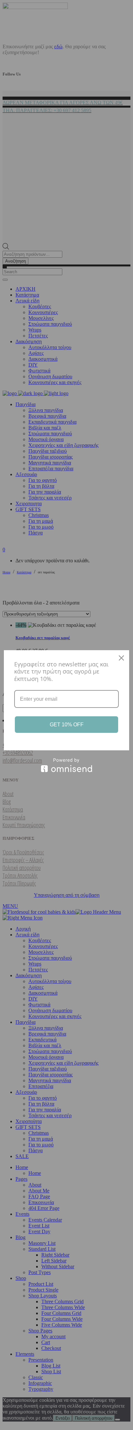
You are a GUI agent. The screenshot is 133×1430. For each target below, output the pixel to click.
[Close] (121, 658)
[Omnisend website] (66, 765)
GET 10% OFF (67, 724)
